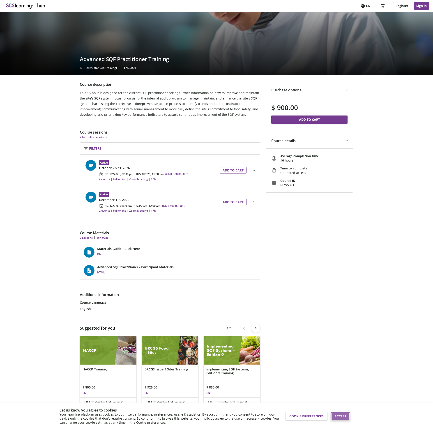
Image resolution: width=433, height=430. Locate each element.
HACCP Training (95, 369)
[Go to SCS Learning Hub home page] (25, 6)
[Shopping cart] (383, 6)
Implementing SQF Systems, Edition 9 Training (227, 371)
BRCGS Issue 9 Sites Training (166, 369)
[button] (150, 170)
